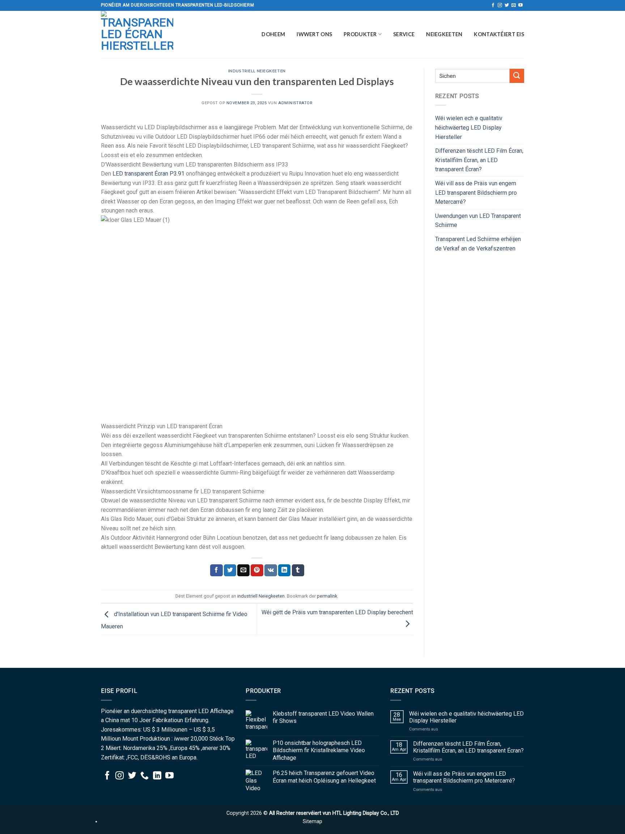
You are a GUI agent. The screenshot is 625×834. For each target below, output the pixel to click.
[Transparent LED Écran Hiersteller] (137, 34)
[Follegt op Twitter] (507, 5)
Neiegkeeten (444, 34)
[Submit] (517, 76)
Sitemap (312, 821)
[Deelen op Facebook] (216, 570)
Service (403, 34)
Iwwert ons (314, 34)
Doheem (273, 34)
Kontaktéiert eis (499, 34)
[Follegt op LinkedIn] (157, 776)
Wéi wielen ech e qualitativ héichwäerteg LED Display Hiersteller (468, 127)
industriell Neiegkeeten (257, 70)
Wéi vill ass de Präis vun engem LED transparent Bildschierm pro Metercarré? (476, 192)
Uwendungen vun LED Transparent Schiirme (478, 220)
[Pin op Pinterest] (257, 570)
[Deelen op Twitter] (230, 570)
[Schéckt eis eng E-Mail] (513, 5)
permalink (327, 596)
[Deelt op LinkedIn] (284, 570)
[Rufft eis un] (144, 776)
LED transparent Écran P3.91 (148, 173)
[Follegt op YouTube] (520, 5)
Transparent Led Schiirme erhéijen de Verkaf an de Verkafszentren (478, 244)
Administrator (295, 103)
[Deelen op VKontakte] (270, 570)
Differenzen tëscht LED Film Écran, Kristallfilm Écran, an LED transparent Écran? (479, 160)
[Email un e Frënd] (243, 570)
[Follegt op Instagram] (500, 5)
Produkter (360, 34)
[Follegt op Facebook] (493, 5)
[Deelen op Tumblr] (298, 570)
